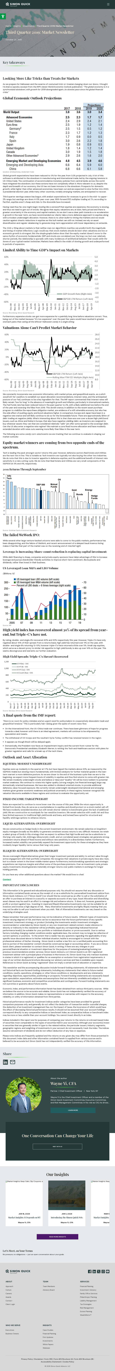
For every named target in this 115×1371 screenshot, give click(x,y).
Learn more (73, 1110)
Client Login (10, 1304)
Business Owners (12, 1334)
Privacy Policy (27, 1359)
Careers (9, 1293)
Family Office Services (88, 1293)
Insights (17, 26)
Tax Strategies (86, 1304)
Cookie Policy (68, 1362)
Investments (28, 26)
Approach (9, 1286)
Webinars (46, 1348)
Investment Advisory (88, 1290)
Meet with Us (57, 1146)
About (9, 1281)
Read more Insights (57, 1237)
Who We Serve (13, 1325)
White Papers (48, 1344)
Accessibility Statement (51, 1362)
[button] (108, 4)
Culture (8, 1290)
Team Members (49, 1286)
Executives (10, 1330)
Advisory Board (48, 1290)
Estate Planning (86, 1311)
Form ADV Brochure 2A (63, 1359)
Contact (7, 879)
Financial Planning (86, 1286)
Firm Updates (48, 1337)
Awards (8, 1297)
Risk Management (87, 1308)
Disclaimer (38, 1359)
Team (45, 1281)
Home (8, 26)
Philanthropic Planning (88, 1297)
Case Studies (48, 1330)
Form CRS (48, 1359)
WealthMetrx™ (85, 1315)
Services (84, 1281)
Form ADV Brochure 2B (83, 1359)
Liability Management (88, 1301)
